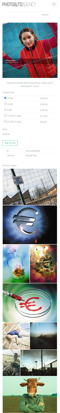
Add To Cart (10, 143)
